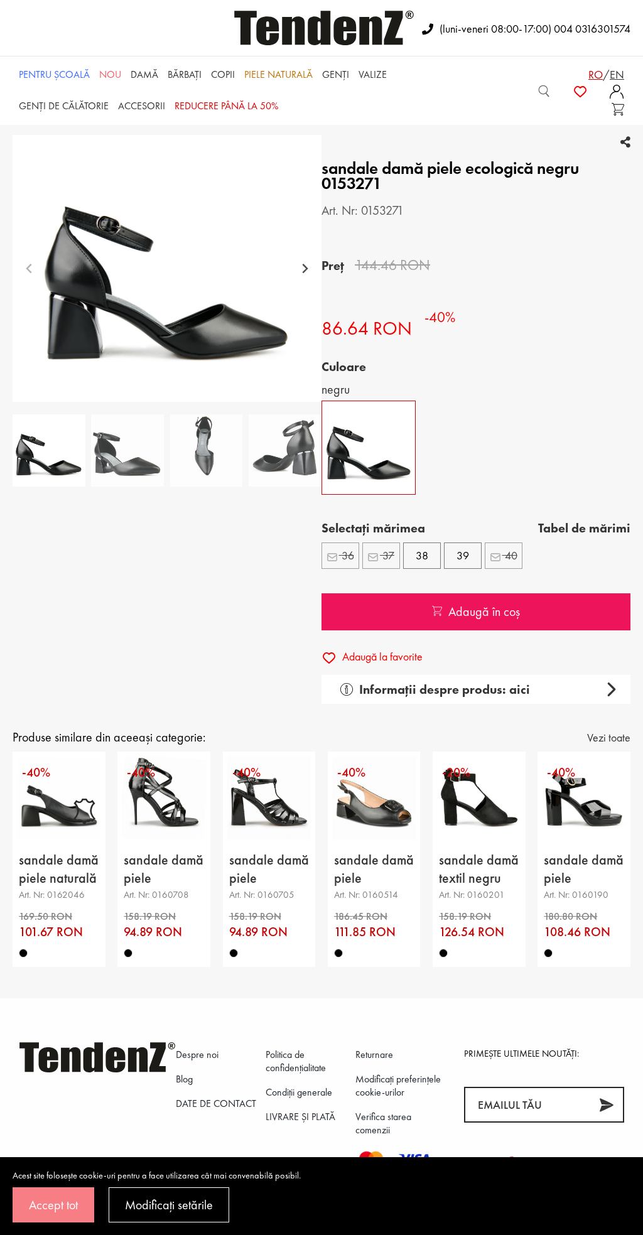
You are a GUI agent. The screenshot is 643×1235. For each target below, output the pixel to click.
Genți (335, 74)
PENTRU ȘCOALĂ (54, 74)
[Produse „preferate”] (580, 91)
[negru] (23, 953)
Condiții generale (299, 1092)
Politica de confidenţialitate (296, 1061)
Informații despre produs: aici (444, 689)
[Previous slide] (29, 268)
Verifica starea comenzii (383, 1123)
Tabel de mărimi (584, 528)
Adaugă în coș (484, 611)
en (617, 74)
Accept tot (53, 1205)
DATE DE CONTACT (216, 1103)
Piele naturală (278, 74)
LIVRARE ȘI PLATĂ (300, 1116)
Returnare (374, 1054)
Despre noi (197, 1054)
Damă (144, 74)
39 (463, 555)
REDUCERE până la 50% (226, 105)
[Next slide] (304, 268)
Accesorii (141, 105)
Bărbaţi (185, 74)
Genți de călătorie (64, 105)
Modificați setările (169, 1205)
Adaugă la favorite (381, 656)
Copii (223, 74)
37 (387, 555)
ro (595, 74)
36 (346, 555)
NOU (110, 74)
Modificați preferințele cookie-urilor (398, 1085)
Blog (184, 1079)
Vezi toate (608, 737)
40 (509, 555)
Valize (373, 74)
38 (422, 555)
